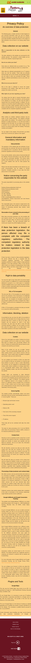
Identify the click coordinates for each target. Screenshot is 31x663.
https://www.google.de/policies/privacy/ (11, 562)
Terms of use (15, 624)
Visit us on (14, 648)
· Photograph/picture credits (18, 659)
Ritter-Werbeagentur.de (8, 657)
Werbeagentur (10, 659)
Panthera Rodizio (8, 656)
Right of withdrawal (15, 628)
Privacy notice (15, 626)
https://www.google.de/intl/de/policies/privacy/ (10, 615)
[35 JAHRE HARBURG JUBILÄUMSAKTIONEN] (15, 2)
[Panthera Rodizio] (15, 9)
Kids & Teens (15, 622)
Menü (15, 15)
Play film (13, 642)
